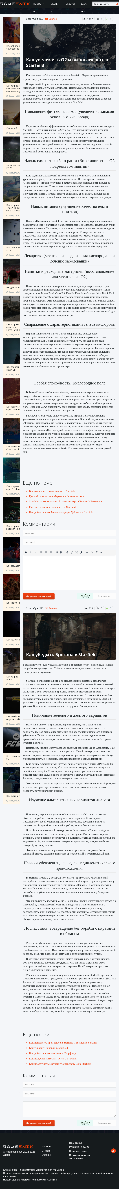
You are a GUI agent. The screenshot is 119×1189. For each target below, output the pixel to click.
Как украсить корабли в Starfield (48, 1048)
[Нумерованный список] (61, 552)
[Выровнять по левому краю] (41, 552)
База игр (83, 7)
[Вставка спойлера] (96, 552)
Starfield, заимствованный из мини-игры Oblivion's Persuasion (66, 501)
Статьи (55, 3)
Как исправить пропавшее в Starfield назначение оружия (63, 1042)
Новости (38, 3)
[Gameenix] (15, 3)
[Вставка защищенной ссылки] (81, 552)
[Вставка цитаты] (87, 552)
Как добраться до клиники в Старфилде (53, 1053)
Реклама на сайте (79, 1147)
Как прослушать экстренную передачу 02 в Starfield (60, 1063)
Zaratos (53, 18)
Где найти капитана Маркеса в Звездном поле (56, 496)
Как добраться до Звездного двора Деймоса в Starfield (61, 512)
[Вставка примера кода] (92, 552)
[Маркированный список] (56, 552)
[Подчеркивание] (35, 552)
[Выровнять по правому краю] (50, 552)
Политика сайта (78, 1151)
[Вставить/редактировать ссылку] (72, 552)
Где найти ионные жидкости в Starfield (52, 507)
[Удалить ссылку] (76, 552)
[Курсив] (30, 552)
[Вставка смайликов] (67, 552)
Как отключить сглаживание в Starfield (52, 491)
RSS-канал (75, 1142)
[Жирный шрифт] (26, 552)
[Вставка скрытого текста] (101, 552)
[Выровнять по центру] (46, 552)
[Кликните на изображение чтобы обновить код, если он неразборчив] (85, 596)
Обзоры (70, 3)
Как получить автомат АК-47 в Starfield (53, 1058)
